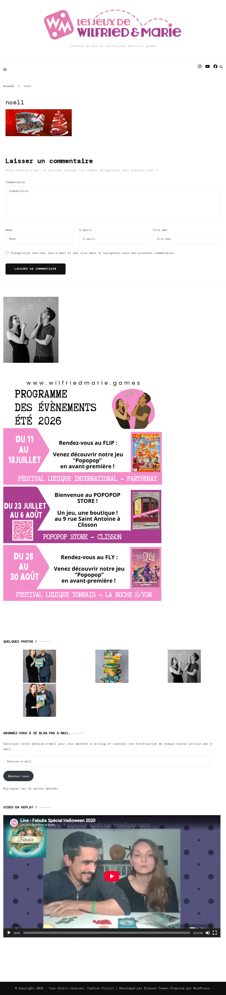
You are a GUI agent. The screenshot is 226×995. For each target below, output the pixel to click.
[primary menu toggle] (6, 69)
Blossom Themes (156, 988)
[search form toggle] (221, 66)
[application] (111, 876)
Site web (160, 230)
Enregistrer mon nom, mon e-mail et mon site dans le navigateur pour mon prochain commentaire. (93, 253)
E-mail (85, 230)
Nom (9, 230)
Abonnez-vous (18, 776)
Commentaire (15, 182)
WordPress (201, 988)
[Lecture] (9, 933)
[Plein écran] (215, 933)
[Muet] (207, 933)
